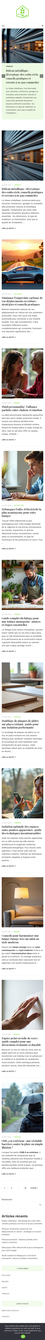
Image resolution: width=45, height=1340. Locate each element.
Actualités (19, 505)
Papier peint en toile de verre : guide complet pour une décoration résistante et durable (21, 1041)
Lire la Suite (8, 228)
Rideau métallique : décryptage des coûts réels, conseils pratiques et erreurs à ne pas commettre (22, 192)
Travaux (9, 66)
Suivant (33, 1188)
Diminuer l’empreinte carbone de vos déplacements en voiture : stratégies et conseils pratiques (22, 301)
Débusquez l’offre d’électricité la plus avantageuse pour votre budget (21, 512)
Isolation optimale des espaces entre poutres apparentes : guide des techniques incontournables (22, 830)
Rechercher (7, 1199)
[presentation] (3, 76)
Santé (4, 1288)
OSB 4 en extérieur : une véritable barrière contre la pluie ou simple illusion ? (22, 1144)
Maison (17, 403)
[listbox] (22, 76)
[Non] (42, 1331)
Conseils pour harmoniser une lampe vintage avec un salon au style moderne (20, 939)
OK (23, 1336)
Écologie (18, 294)
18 (26, 1188)
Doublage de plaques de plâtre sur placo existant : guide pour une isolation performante (20, 724)
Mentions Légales (10, 1310)
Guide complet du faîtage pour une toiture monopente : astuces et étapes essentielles (21, 621)
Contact (6, 1317)
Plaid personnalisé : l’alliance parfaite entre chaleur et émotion (22, 408)
